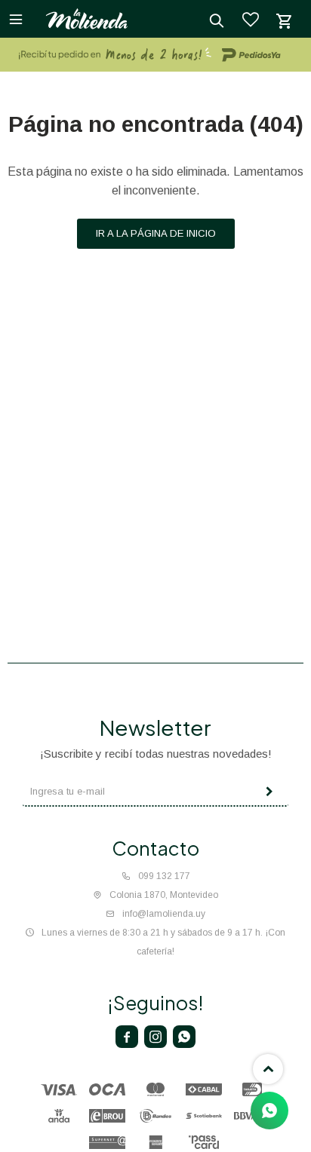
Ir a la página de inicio (156, 233)
